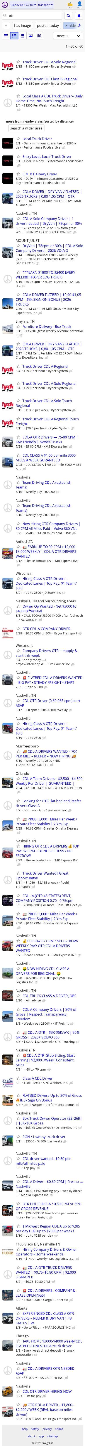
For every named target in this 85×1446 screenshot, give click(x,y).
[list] (6, 35)
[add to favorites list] (18, 61)
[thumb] (14, 35)
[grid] (22, 35)
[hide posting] (74, 66)
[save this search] (79, 16)
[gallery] (31, 35)
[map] (39, 35)
